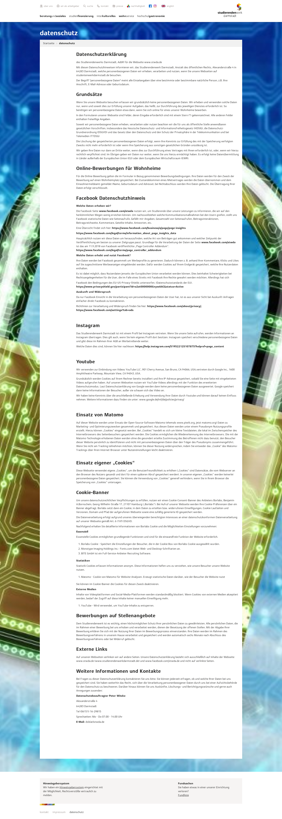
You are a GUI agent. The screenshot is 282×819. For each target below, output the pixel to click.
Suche (90, 6)
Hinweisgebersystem (72, 787)
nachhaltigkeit (138, 6)
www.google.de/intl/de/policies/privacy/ (161, 399)
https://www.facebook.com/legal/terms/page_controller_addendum (118, 250)
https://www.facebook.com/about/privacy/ (174, 306)
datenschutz (77, 812)
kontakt (44, 812)
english (170, 6)
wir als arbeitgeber (70, 6)
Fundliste (183, 795)
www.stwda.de (153, 62)
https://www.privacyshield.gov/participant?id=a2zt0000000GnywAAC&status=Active (130, 286)
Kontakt (105, 6)
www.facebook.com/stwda (116, 211)
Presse (119, 6)
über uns (48, 6)
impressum (59, 812)
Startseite (48, 43)
